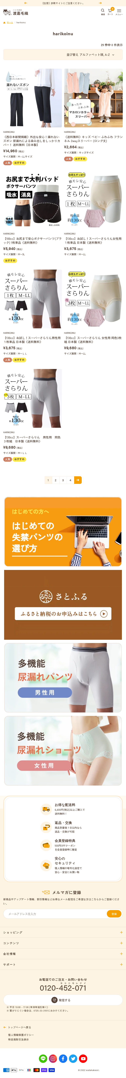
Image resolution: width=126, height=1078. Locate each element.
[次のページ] (78, 480)
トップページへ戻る (19, 1027)
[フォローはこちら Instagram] (53, 1058)
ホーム (10, 22)
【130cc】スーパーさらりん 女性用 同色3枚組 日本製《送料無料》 (93, 340)
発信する (65, 1000)
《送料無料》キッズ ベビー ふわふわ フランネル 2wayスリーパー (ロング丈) (93, 139)
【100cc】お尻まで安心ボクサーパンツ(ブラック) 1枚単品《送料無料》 (32, 240)
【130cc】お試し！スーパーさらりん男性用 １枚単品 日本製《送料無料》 (32, 340)
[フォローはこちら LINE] (43, 1058)
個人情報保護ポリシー (21, 1035)
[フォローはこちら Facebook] (63, 1058)
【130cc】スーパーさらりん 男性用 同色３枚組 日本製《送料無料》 (32, 439)
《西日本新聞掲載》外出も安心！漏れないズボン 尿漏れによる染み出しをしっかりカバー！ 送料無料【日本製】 (31, 141)
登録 (114, 914)
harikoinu (9, 131)
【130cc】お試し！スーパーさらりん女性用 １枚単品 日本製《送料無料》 (93, 240)
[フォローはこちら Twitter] (73, 1058)
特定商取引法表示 (18, 1039)
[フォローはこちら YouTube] (83, 1058)
